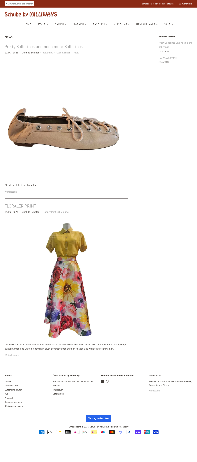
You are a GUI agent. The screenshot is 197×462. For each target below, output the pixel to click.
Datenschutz (58, 393)
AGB (6, 393)
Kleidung (121, 24)
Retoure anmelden (13, 402)
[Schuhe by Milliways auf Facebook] (102, 382)
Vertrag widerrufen (98, 418)
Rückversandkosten (14, 406)
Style (42, 24)
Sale (167, 24)
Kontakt (56, 385)
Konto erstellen (166, 3)
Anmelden (154, 390)
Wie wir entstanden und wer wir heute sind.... (74, 381)
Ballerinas (47, 52)
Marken (79, 24)
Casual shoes (63, 52)
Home (27, 24)
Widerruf (9, 398)
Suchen (8, 381)
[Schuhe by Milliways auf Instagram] (107, 382)
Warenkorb (187, 3)
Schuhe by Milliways (99, 426)
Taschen (99, 24)
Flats (76, 52)
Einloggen (147, 3)
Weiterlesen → (12, 191)
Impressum (58, 389)
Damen (60, 24)
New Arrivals (146, 24)
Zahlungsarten (11, 385)
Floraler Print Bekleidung (55, 211)
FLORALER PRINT (20, 206)
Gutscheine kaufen (13, 389)
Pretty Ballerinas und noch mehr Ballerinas (44, 46)
